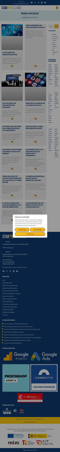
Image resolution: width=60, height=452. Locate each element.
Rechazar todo (37, 229)
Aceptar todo (30, 234)
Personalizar (22, 229)
